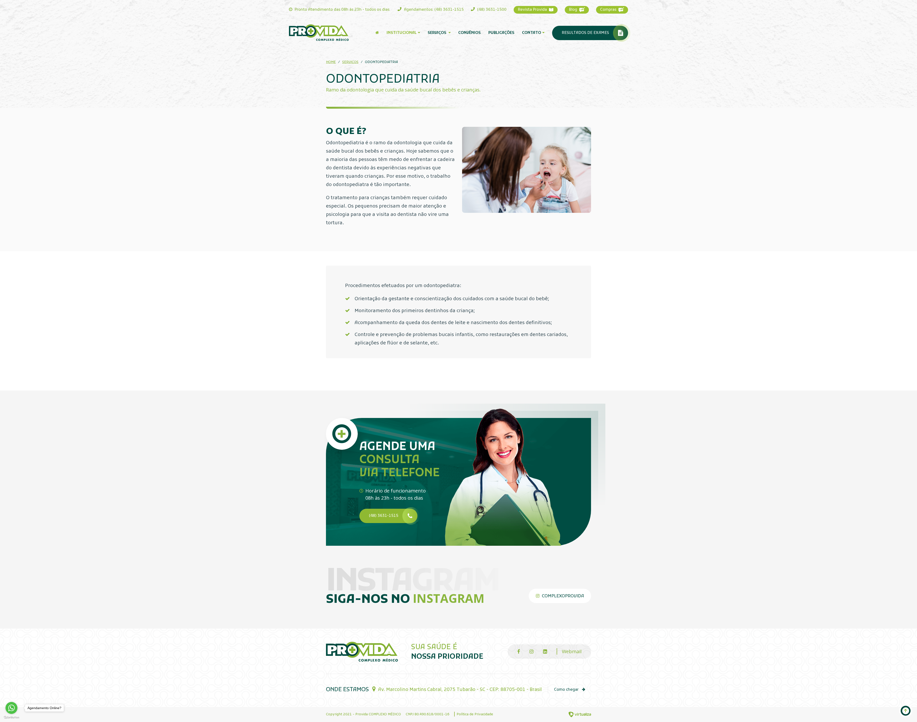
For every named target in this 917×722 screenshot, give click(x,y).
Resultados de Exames (585, 33)
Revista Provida (533, 9)
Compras (608, 9)
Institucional (402, 33)
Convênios (469, 33)
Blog (573, 9)
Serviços (437, 33)
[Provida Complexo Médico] (319, 32)
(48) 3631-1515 (383, 515)
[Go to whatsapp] (11, 708)
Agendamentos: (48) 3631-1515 (433, 9)
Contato (531, 33)
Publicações (501, 33)
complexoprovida (562, 596)
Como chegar (567, 689)
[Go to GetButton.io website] (11, 717)
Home (331, 62)
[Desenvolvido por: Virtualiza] (580, 714)
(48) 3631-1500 (491, 9)
